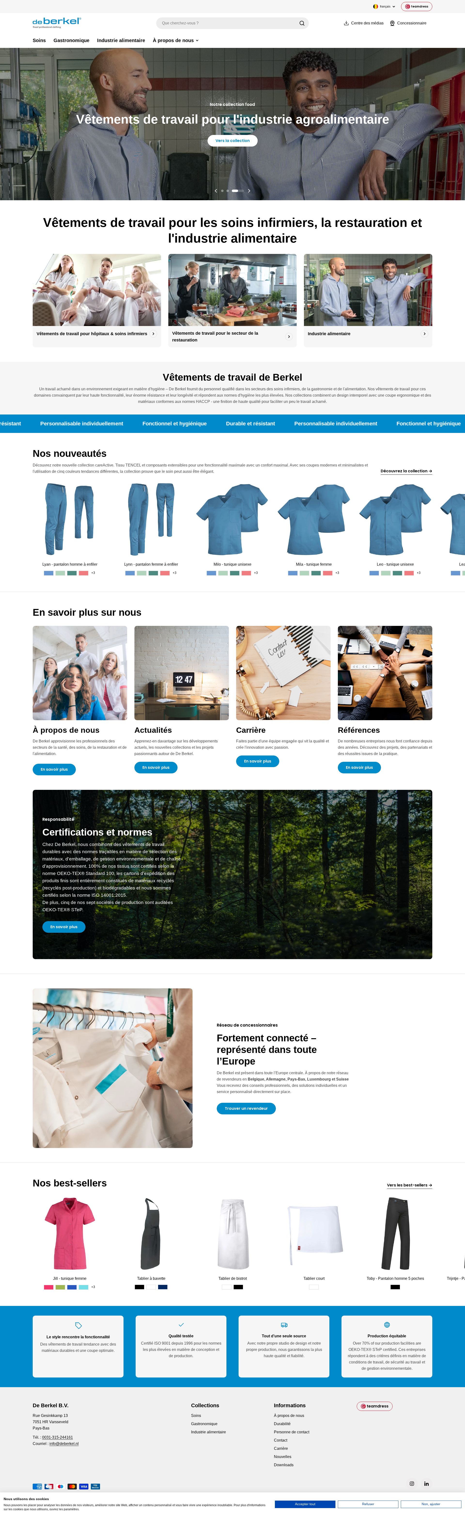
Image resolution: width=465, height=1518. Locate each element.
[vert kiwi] (60, 1287)
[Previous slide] (216, 191)
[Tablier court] (314, 1234)
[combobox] (232, 23)
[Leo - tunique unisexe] (395, 519)
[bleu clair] (49, 573)
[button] (227, 191)
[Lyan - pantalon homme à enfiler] (70, 519)
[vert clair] (60, 573)
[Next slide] (249, 191)
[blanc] (151, 1287)
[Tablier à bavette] (151, 1234)
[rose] (49, 1287)
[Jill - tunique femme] (70, 1234)
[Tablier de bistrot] (232, 1234)
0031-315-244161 (57, 1437)
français (385, 6)
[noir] (139, 1287)
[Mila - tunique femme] (314, 519)
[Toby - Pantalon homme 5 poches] (395, 1234)
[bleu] (72, 1287)
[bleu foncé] (163, 1287)
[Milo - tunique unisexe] (232, 519)
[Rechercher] (302, 23)
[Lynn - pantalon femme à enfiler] (151, 519)
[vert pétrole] (72, 573)
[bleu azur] (83, 1287)
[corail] (83, 573)
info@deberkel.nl (64, 1444)
